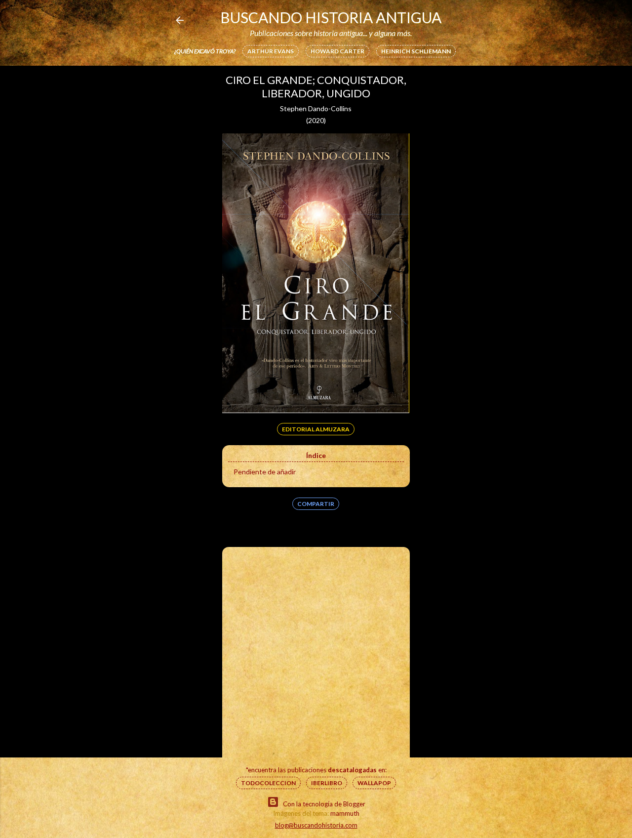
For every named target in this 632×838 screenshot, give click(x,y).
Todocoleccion (268, 783)
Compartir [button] (315, 503)
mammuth (344, 813)
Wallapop (374, 783)
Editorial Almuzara (316, 429)
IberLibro (326, 783)
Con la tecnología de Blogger (324, 804)
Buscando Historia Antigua (330, 17)
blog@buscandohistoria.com (316, 825)
